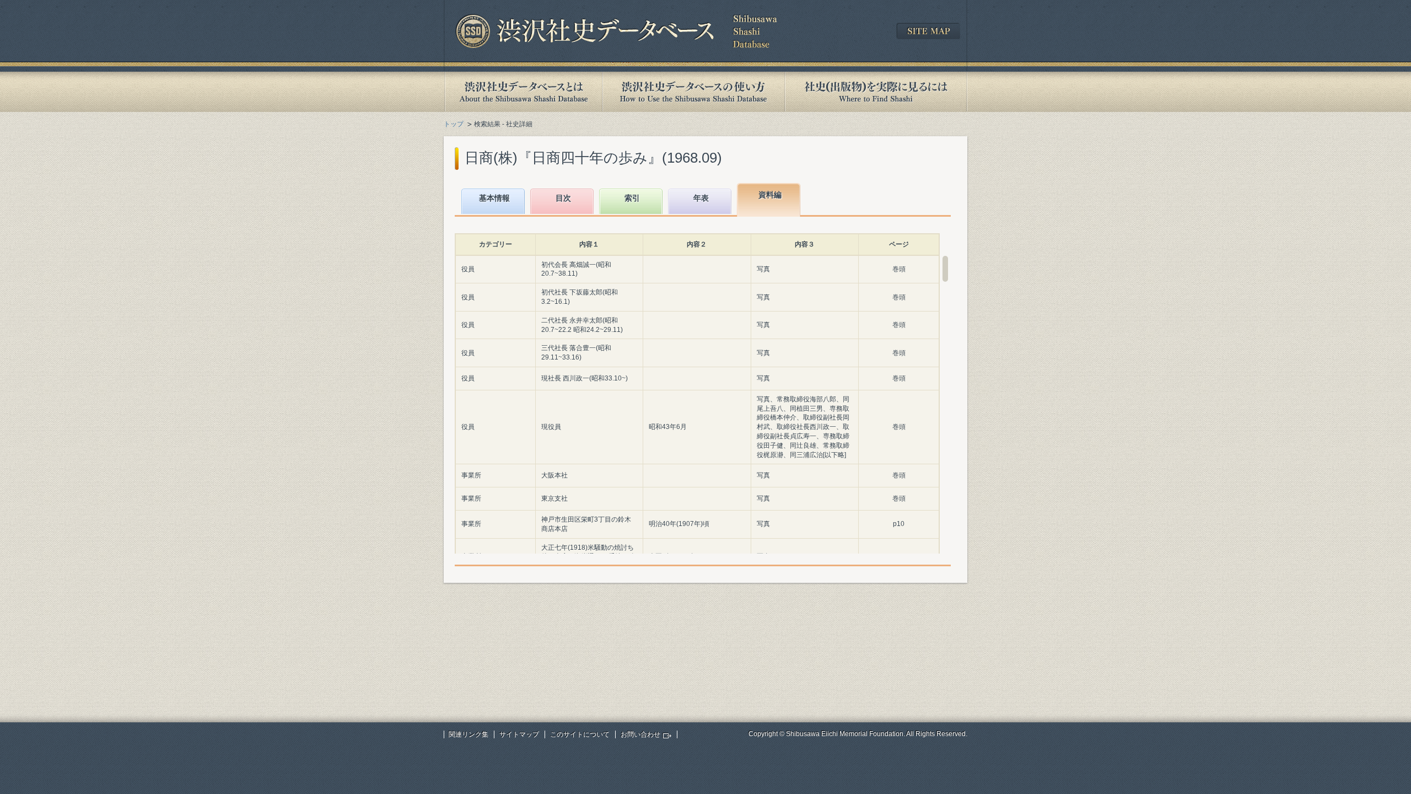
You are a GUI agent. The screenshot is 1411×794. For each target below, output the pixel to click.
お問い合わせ (640, 734)
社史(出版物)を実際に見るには (875, 92)
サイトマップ (519, 734)
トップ (454, 124)
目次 (563, 198)
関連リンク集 (468, 734)
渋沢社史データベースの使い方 (693, 92)
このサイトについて (580, 734)
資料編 (770, 194)
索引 (632, 198)
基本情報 (494, 198)
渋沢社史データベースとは (523, 92)
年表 (701, 198)
